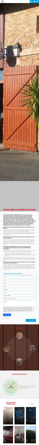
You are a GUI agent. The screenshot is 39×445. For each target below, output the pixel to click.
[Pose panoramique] (8, 415)
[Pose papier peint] (8, 434)
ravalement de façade (25, 266)
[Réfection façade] (31, 434)
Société (19, 275)
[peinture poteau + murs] (19, 415)
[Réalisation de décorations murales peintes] (19, 434)
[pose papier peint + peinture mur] (31, 415)
